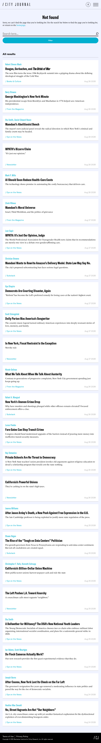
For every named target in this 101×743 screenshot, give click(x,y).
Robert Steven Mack (13, 64)
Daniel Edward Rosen (22, 119)
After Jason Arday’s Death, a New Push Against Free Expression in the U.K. (47, 512)
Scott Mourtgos (21, 649)
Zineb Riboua (10, 203)
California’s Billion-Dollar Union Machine (28, 568)
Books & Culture (14, 81)
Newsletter (11, 164)
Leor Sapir (9, 230)
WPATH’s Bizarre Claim (18, 149)
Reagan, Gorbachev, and (27, 68)
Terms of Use (8, 736)
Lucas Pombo (10, 425)
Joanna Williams (11, 508)
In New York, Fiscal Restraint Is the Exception (30, 343)
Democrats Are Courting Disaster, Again (28, 290)
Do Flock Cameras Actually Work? (24, 654)
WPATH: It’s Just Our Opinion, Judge (25, 235)
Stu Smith (9, 119)
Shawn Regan (10, 536)
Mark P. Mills (10, 175)
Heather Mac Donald (13, 705)
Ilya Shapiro (10, 286)
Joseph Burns (10, 677)
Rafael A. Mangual (12, 397)
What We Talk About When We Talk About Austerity (33, 374)
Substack (11, 275)
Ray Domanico (11, 452)
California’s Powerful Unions (21, 482)
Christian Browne (12, 258)
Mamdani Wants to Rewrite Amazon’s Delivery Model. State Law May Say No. (48, 263)
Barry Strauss (10, 92)
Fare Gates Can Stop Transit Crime (24, 429)
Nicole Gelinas (11, 369)
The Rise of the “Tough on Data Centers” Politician (33, 540)
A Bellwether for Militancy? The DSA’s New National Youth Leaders (42, 623)
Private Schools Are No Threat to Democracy (30, 457)
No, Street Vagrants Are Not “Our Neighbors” (30, 709)
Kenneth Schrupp (29, 563)
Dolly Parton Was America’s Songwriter (27, 318)
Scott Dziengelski (12, 314)
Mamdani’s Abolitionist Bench (22, 124)
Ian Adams (9, 649)
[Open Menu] (95, 4)
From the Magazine (15, 109)
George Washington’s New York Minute (27, 96)
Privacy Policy (22, 736)
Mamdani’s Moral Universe (20, 207)
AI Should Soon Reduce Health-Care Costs (29, 179)
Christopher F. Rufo (13, 563)
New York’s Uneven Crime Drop (22, 401)
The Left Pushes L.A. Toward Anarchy (25, 593)
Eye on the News (14, 137)
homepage (21, 25)
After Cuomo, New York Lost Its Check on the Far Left (35, 682)
